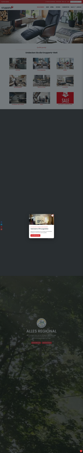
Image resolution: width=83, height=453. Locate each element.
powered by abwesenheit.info (51, 238)
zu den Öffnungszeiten (35, 235)
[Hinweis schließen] (52, 215)
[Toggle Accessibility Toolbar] (81, 451)
